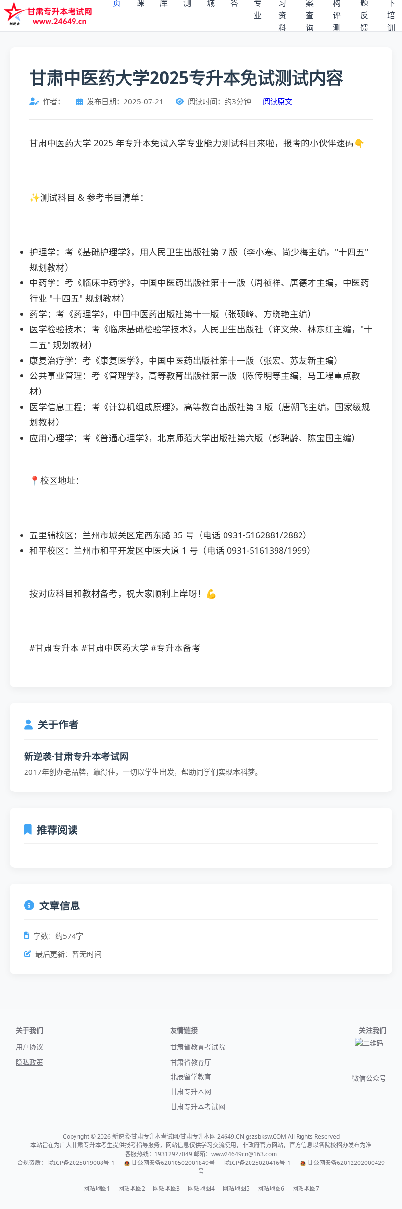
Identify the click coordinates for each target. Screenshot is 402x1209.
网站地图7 (305, 1189)
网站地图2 (131, 1189)
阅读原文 (277, 101)
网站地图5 (236, 1189)
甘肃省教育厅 (190, 1062)
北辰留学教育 (190, 1076)
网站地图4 (201, 1189)
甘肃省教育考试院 (197, 1046)
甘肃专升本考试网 (197, 1106)
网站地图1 (96, 1189)
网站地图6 (270, 1189)
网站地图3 (166, 1189)
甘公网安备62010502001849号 (173, 1163)
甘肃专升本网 (190, 1091)
